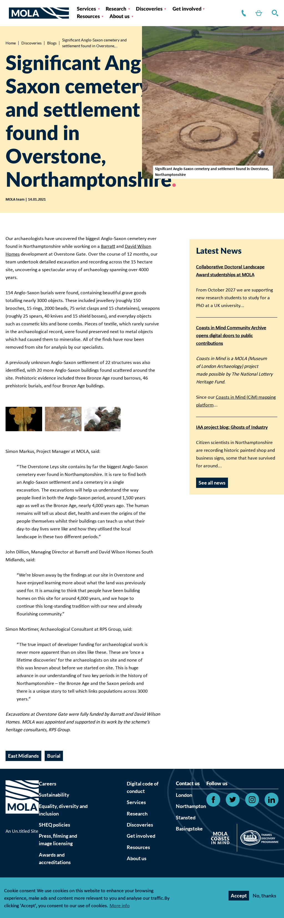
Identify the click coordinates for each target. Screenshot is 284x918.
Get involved (187, 9)
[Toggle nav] (7, 13)
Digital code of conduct (142, 787)
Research (116, 9)
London (184, 795)
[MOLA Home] (22, 804)
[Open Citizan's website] (221, 839)
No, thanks (264, 896)
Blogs (52, 43)
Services (86, 9)
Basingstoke (189, 829)
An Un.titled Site (22, 831)
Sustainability (54, 795)
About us (120, 16)
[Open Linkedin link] (271, 800)
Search (274, 13)
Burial (53, 756)
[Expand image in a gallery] (24, 419)
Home (11, 43)
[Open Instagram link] (252, 800)
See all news (212, 483)
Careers (47, 784)
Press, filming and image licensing (58, 839)
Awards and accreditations (55, 858)
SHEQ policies (54, 825)
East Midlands (23, 756)
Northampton (191, 806)
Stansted (186, 817)
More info (120, 906)
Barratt (108, 246)
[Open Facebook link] (213, 800)
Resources (88, 16)
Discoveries (149, 9)
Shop (257, 13)
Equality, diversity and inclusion (63, 810)
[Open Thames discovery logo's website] (257, 839)
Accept (239, 896)
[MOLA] (39, 13)
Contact (242, 13)
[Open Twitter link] (233, 800)
